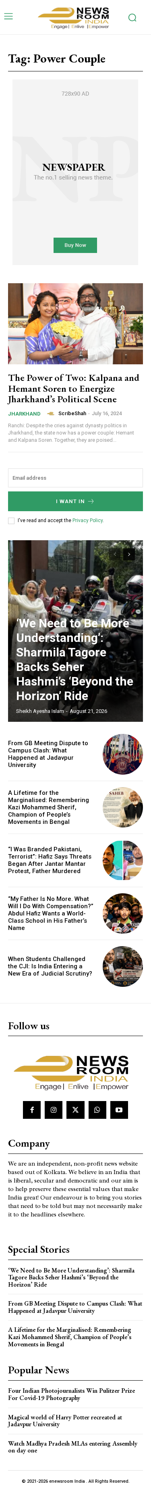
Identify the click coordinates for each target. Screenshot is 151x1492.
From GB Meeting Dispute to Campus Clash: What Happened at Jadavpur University (48, 754)
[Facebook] (32, 1110)
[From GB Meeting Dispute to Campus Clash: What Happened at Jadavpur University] (123, 754)
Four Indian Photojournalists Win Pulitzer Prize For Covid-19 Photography (71, 1394)
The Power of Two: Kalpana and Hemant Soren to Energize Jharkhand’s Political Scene (73, 388)
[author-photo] (52, 414)
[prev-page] (114, 554)
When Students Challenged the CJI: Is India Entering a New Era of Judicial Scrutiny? (50, 966)
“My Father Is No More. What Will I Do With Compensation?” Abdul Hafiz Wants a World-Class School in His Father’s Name (50, 913)
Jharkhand (24, 414)
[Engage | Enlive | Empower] (76, 17)
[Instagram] (53, 1110)
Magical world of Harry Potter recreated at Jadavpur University (65, 1421)
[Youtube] (119, 1110)
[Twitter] (75, 1110)
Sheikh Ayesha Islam (40, 711)
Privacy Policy (87, 520)
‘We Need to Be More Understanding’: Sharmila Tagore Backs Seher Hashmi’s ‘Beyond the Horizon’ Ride (74, 659)
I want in (70, 501)
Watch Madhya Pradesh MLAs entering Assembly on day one (72, 1447)
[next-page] (129, 554)
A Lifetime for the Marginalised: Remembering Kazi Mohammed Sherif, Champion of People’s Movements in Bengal (48, 807)
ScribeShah (72, 413)
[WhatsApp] (97, 1110)
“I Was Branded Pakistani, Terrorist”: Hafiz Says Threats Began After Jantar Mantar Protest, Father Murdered (49, 860)
